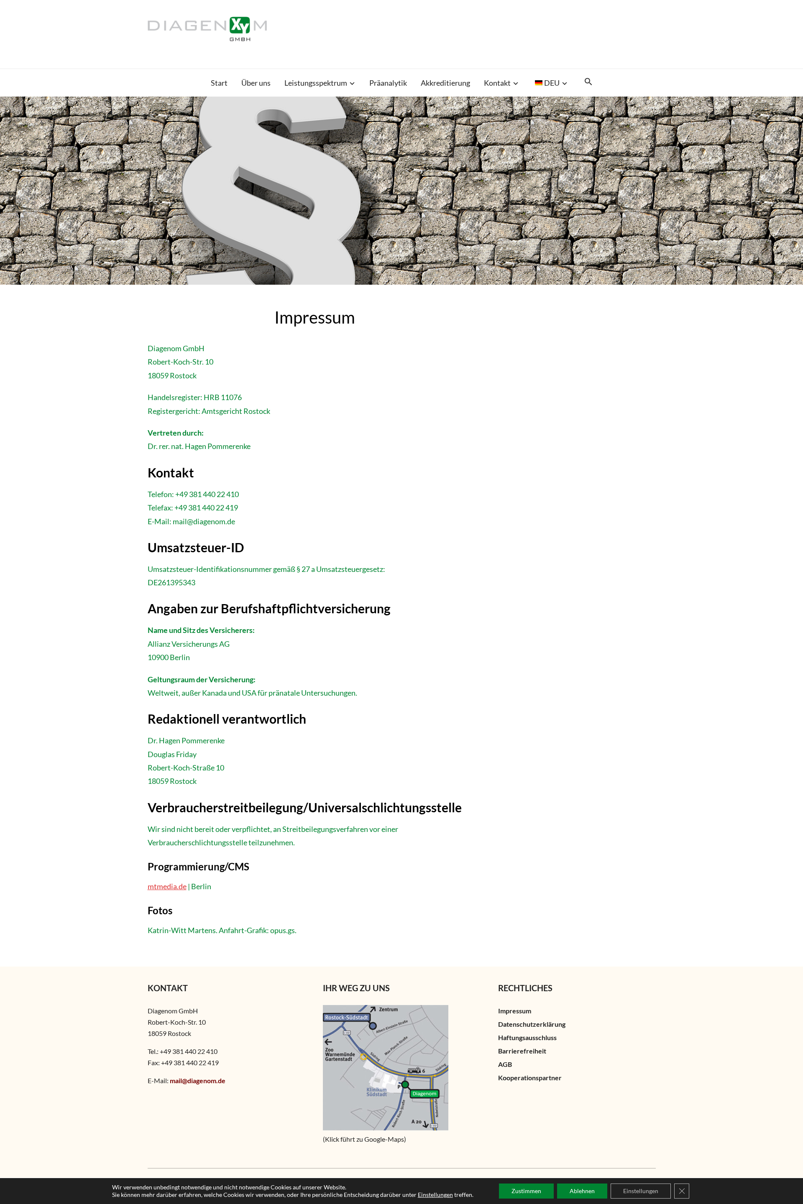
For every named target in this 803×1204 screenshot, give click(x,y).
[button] (588, 82)
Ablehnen (582, 1190)
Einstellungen (435, 1194)
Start (219, 82)
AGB (505, 1064)
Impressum (514, 1011)
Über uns (256, 82)
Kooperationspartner (530, 1078)
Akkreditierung (445, 82)
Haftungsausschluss (527, 1037)
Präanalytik (388, 82)
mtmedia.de (167, 886)
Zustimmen (526, 1190)
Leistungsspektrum (315, 82)
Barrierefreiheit (522, 1051)
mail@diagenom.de (197, 1080)
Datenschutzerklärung (531, 1024)
